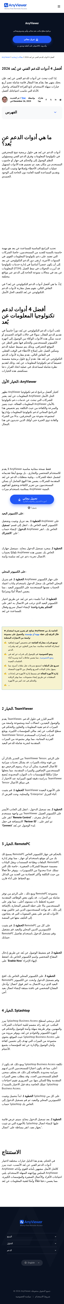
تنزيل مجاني (29, 39)
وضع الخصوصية (46, 657)
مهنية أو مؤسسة (32, 634)
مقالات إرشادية (17, 57)
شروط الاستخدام (42, 1296)
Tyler (23, 98)
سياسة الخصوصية (23, 1296)
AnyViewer (6, 57)
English (31, 1262)
